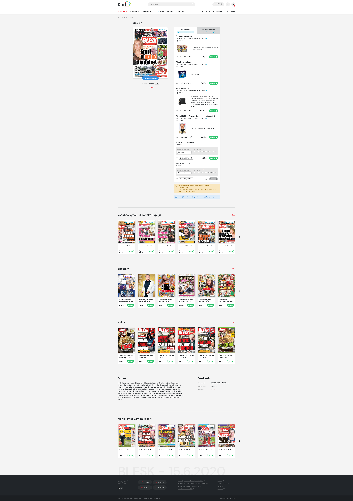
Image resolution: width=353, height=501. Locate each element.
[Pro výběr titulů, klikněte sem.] (192, 4)
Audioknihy (180, 11)
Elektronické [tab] (208, 31)
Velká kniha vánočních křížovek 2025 (226, 301)
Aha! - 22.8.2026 (145, 449)
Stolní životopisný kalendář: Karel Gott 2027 (126, 301)
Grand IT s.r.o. (231, 498)
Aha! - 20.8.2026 (225, 449)
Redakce (220, 489)
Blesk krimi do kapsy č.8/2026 (146, 357)
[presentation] (238, 237)
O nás (160, 482)
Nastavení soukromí (223, 483)
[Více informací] (203, 149)
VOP (145, 487)
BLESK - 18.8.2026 (205, 246)
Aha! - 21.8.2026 (185, 449)
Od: (177, 57)
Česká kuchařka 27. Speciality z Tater (126, 357)
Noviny (122, 11)
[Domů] (118, 17)
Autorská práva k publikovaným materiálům (190, 481)
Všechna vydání (139, 215)
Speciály (145, 11)
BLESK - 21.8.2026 (145, 246)
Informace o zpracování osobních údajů (189, 486)
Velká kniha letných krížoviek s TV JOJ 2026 (186, 301)
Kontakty (161, 487)
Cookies (220, 481)
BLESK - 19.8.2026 (185, 246)
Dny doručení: (198, 149)
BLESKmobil (231, 11)
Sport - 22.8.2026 (125, 449)
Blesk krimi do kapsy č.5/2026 (206, 356)
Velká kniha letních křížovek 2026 (166, 301)
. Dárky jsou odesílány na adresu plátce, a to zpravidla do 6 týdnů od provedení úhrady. (197, 188)
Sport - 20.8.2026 (205, 449)
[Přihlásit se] (228, 4)
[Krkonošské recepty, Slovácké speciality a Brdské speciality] (182, 48)
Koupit (212, 57)
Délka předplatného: (183, 149)
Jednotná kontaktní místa (185, 489)
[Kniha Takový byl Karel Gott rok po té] (182, 128)
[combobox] (171, 4)
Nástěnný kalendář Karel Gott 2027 (146, 301)
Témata (219, 11)
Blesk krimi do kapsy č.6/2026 (186, 356)
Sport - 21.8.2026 (165, 449)
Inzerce (220, 486)
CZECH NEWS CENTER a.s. (138, 498)
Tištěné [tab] (186, 31)
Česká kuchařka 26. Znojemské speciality (226, 356)
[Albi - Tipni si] (182, 74)
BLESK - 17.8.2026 (225, 246)
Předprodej (206, 11)
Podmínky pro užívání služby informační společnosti (193, 483)
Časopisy (133, 11)
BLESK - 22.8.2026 (125, 246)
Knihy (162, 11)
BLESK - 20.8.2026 (166, 246)
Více (233, 215)
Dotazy (146, 482)
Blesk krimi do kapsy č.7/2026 (166, 356)
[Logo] (124, 4)
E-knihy (170, 11)
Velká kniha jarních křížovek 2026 (205, 301)
